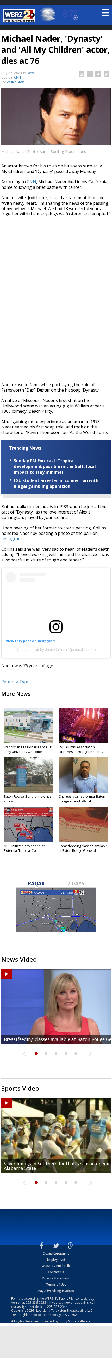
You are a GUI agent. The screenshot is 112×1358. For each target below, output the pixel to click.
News (31, 72)
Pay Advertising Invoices (56, 1291)
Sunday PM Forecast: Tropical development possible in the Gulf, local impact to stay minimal (55, 466)
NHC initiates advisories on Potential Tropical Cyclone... (25, 848)
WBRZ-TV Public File (56, 1266)
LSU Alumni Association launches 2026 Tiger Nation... (81, 749)
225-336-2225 (36, 1302)
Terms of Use (56, 1284)
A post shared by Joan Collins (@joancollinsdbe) (56, 649)
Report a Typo (15, 682)
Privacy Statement (56, 1278)
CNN (31, 182)
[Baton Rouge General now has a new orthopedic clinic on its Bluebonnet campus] (28, 775)
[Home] (19, 15)
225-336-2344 (57, 1306)
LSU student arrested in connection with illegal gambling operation (56, 483)
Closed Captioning (56, 1253)
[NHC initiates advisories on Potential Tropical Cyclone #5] (28, 824)
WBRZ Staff (15, 82)
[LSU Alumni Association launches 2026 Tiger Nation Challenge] (83, 725)
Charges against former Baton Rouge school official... (82, 798)
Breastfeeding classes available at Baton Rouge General (83, 848)
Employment (56, 1259)
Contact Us (56, 1272)
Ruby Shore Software (75, 1321)
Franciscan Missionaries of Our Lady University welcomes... (28, 749)
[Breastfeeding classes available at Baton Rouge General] (83, 824)
